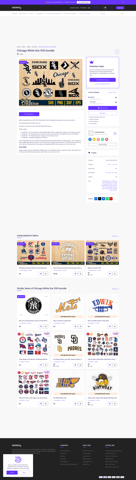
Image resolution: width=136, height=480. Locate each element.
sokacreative (24, 270)
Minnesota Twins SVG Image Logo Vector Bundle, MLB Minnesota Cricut (33, 398)
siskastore (57, 323)
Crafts (28, 47)
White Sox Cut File (112, 184)
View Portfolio (102, 144)
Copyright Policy (87, 461)
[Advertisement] (68, 31)
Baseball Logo (109, 459)
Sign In (111, 8)
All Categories (64, 461)
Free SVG (62, 459)
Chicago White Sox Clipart (107, 185)
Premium (98, 8)
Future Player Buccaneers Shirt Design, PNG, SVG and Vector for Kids (68, 268)
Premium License (87, 451)
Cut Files (34, 47)
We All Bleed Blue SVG (59, 398)
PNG (110, 172)
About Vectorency (65, 451)
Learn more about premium (102, 84)
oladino (22, 361)
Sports (29, 323)
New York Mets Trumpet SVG (62, 320)
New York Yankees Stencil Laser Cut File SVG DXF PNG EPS (33, 320)
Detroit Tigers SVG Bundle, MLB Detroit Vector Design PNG (102, 359)
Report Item (86, 464)
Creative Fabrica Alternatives (113, 451)
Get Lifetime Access (83, 2)
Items (23, 47)
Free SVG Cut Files (110, 453)
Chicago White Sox (106, 181)
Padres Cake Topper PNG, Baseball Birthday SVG (102, 398)
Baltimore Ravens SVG (94, 268)
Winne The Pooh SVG (111, 456)
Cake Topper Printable (111, 461)
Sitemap (62, 456)
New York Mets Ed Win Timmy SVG (98, 320)
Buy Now (102, 113)
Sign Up (120, 8)
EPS (113, 172)
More (24, 472)
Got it (12, 472)
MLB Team (109, 187)
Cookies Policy (87, 459)
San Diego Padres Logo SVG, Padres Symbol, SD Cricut (68, 359)
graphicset (23, 323)
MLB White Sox (108, 182)
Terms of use (86, 456)
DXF (107, 172)
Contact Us (63, 453)
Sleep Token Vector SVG (112, 467)
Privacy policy (87, 453)
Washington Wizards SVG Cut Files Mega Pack (33, 268)
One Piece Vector (110, 464)
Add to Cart (103, 108)
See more (115, 236)
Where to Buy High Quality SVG (69, 464)
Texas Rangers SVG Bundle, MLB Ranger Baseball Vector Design (33, 359)
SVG (116, 172)
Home (18, 47)
